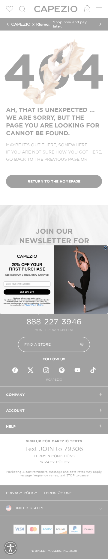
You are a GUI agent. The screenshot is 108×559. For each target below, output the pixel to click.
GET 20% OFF (27, 292)
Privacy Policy (30, 305)
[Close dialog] (105, 247)
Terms (40, 305)
